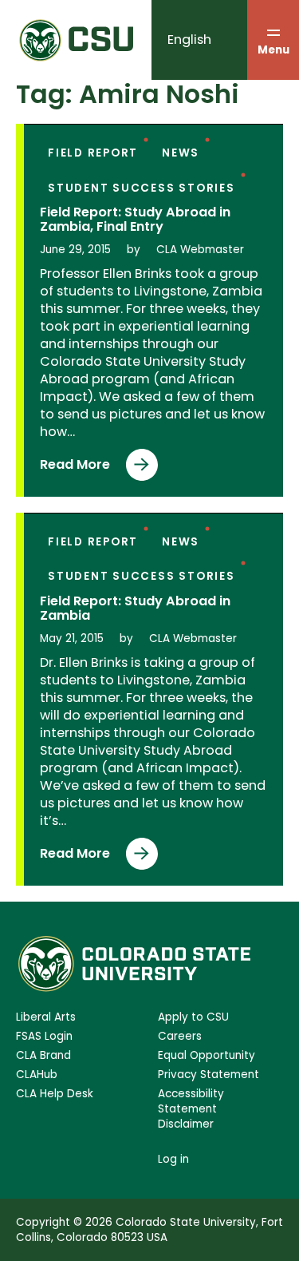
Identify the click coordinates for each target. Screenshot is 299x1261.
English (189, 39)
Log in (173, 1159)
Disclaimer (186, 1124)
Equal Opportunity (206, 1055)
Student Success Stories (141, 188)
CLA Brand (43, 1055)
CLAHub (36, 1074)
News (180, 153)
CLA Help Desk (54, 1093)
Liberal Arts (46, 1017)
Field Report (93, 153)
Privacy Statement (208, 1074)
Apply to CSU (193, 1017)
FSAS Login (44, 1036)
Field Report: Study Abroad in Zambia (135, 608)
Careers (180, 1036)
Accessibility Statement (191, 1101)
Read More (75, 468)
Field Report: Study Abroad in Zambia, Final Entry (135, 219)
